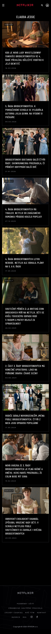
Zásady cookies (14, 613)
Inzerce (16, 617)
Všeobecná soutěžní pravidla (25, 608)
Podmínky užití (25, 604)
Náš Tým (30, 613)
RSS (25, 617)
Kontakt (41, 613)
